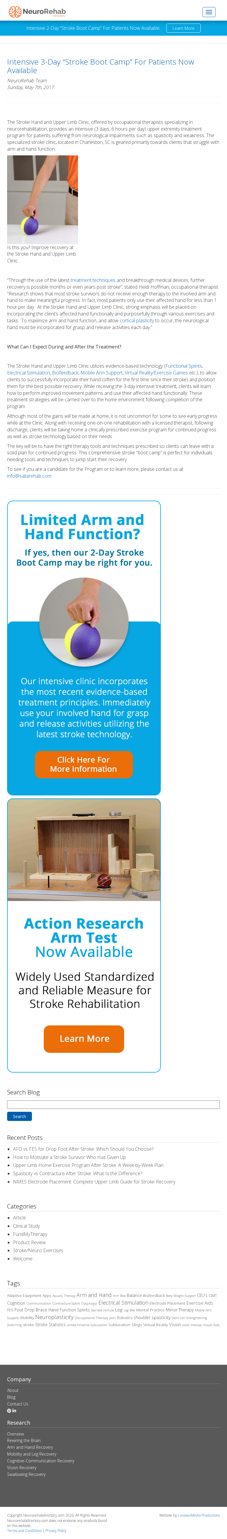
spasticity (161, 1317)
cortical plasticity (137, 320)
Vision (175, 1324)
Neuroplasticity (54, 1317)
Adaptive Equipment (24, 1295)
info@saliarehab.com (29, 476)
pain (112, 1318)
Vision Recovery (21, 1467)
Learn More (183, 28)
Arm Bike (119, 1296)
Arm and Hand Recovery (30, 1447)
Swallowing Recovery (26, 1474)
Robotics (124, 1317)
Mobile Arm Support (101, 372)
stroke (28, 1324)
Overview (15, 1434)
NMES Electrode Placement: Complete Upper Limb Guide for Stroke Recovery (94, 1181)
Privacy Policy (56, 1530)
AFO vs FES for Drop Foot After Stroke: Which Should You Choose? (83, 1149)
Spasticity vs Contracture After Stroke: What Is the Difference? (77, 1173)
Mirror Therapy (180, 1310)
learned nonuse (102, 1310)
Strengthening (196, 1318)
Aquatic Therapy (63, 1296)
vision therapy (192, 1325)
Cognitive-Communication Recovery (40, 1461)
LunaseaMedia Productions (199, 1515)
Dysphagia (89, 1303)
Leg (118, 1309)
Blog (11, 1397)
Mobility (27, 1317)
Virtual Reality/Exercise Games (156, 372)
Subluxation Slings (125, 1324)
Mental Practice (150, 1310)
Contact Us (17, 1404)
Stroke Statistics (50, 1324)
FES (10, 1310)
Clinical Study (26, 1226)
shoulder (142, 1317)
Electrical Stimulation (28, 372)
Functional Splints (184, 366)
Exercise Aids (200, 1303)
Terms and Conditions (24, 1530)
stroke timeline (78, 1325)
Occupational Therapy (91, 1318)
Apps (47, 1295)
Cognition (16, 1303)
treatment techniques (93, 280)
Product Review (29, 1242)
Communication (38, 1303)
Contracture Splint (66, 1303)
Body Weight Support (181, 1296)
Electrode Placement (167, 1303)
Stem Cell (178, 1318)
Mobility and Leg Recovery (31, 1454)
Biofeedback (65, 372)
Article (19, 1217)
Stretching (14, 1325)
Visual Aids (211, 1325)
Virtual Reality (155, 1324)
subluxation (98, 1325)
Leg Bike (129, 1310)
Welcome (23, 1258)
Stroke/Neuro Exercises (38, 1250)
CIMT (213, 1295)
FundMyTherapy (30, 1234)
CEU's (202, 1295)
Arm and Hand (94, 1294)
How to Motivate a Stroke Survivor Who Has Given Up (69, 1157)
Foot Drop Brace (30, 1310)
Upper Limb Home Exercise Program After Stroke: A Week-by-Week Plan (88, 1165)
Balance (134, 1295)
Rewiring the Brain (24, 1440)
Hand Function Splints (69, 1310)
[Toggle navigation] (208, 12)
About (13, 1390)
